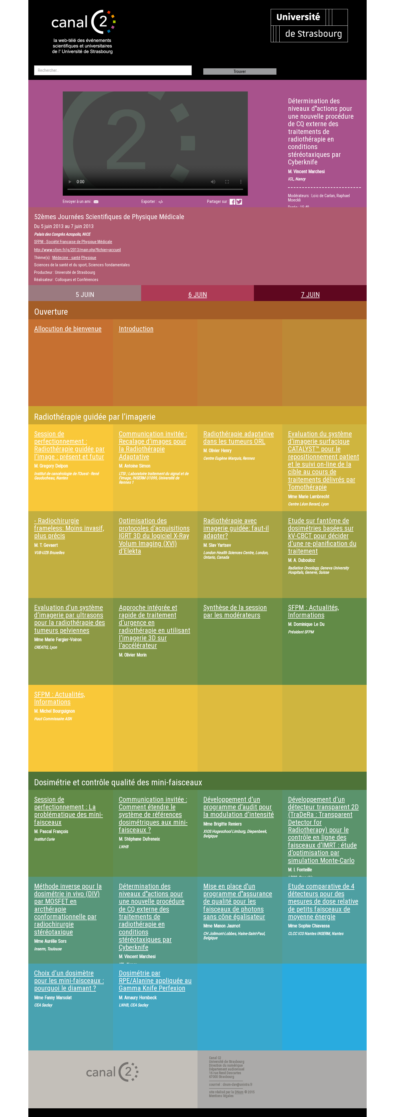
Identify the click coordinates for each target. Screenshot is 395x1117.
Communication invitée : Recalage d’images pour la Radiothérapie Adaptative (153, 445)
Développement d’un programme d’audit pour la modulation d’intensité (238, 807)
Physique (88, 257)
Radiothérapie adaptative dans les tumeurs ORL (238, 437)
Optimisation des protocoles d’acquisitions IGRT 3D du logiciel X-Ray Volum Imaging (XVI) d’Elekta (154, 536)
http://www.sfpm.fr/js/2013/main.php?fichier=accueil (77, 249)
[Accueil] (78, 32)
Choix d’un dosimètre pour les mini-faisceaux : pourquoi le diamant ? (69, 981)
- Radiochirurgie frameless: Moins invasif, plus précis (69, 528)
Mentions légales (221, 1096)
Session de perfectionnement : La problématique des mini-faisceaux (68, 810)
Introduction (136, 329)
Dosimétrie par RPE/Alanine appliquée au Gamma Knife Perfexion (155, 981)
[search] (113, 70)
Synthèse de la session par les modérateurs (235, 611)
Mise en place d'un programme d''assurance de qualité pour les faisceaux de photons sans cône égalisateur (237, 901)
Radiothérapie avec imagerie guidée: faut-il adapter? (236, 528)
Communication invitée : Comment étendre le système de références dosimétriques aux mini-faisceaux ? (153, 814)
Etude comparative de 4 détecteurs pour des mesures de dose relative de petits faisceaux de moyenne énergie (323, 901)
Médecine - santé (66, 257)
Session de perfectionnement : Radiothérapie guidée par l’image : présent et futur (69, 445)
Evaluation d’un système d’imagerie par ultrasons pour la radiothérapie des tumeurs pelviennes (69, 619)
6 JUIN (197, 295)
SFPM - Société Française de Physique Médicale (73, 241)
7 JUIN (310, 295)
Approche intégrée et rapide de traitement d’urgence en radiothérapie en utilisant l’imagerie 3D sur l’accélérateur (154, 627)
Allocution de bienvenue (67, 329)
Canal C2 (215, 1058)
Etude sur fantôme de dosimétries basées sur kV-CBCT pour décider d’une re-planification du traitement (322, 536)
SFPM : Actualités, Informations (313, 611)
